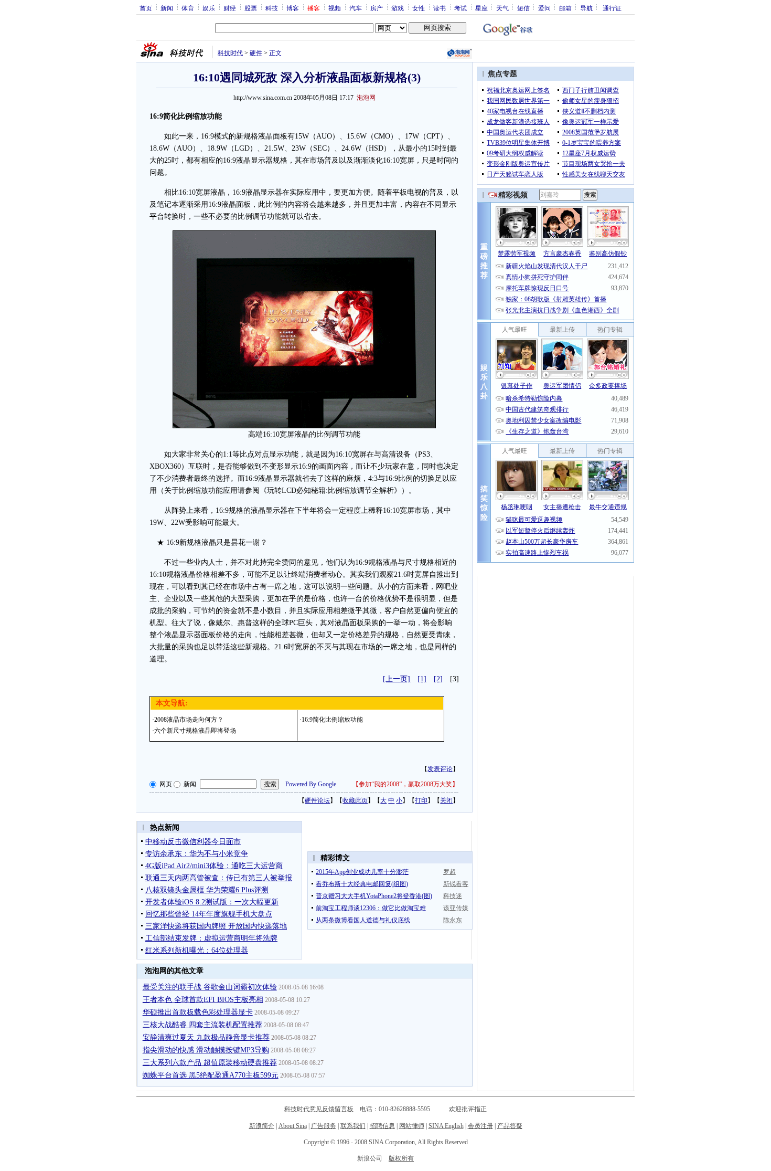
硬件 (256, 53)
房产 (376, 8)
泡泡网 (366, 97)
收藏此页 (355, 800)
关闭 (446, 800)
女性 (418, 8)
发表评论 (440, 769)
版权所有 (401, 1158)
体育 (187, 8)
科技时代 (230, 53)
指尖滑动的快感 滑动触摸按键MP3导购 (206, 1050)
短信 (523, 8)
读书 (439, 8)
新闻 (166, 8)
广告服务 (323, 1126)
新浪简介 (261, 1126)
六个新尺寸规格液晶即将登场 (195, 730)
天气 (502, 8)
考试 (460, 8)
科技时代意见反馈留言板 (319, 1109)
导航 (586, 8)
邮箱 (565, 8)
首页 (146, 8)
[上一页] (396, 679)
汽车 (355, 8)
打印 (421, 800)
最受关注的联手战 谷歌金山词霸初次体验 (210, 987)
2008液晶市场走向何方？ (188, 719)
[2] (438, 679)
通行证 (612, 8)
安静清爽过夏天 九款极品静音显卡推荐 (206, 1037)
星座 (481, 8)
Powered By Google (310, 784)
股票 (250, 8)
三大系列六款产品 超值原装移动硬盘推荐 (210, 1063)
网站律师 (411, 1126)
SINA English (446, 1126)
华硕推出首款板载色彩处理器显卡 (198, 1012)
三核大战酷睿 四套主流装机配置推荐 (202, 1025)
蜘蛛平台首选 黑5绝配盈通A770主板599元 (211, 1075)
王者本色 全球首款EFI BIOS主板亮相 (203, 1000)
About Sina (293, 1126)
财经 (229, 8)
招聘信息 (382, 1126)
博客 (292, 8)
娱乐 (208, 8)
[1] (421, 679)
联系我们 (353, 1126)
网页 (165, 784)
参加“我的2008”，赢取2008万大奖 (405, 784)
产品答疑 (509, 1126)
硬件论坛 (317, 800)
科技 (271, 8)
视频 (334, 8)
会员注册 (480, 1126)
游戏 (397, 8)
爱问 (544, 8)
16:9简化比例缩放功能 (332, 719)
